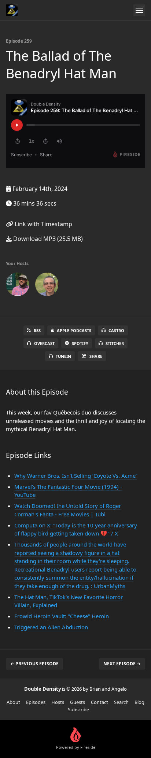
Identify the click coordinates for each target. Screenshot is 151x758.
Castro (116, 330)
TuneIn (63, 356)
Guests (77, 702)
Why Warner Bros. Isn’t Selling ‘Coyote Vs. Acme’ (75, 475)
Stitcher (115, 343)
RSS (37, 330)
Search (121, 702)
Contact (99, 702)
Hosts (57, 702)
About (13, 702)
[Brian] (17, 286)
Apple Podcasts (74, 330)
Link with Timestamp (42, 224)
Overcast (44, 343)
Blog (139, 702)
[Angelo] (47, 286)
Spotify (80, 343)
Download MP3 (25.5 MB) (47, 239)
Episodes (35, 702)
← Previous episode (34, 664)
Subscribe (78, 709)
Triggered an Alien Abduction (51, 627)
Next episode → (122, 664)
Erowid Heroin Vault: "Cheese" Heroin (61, 616)
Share (95, 356)
